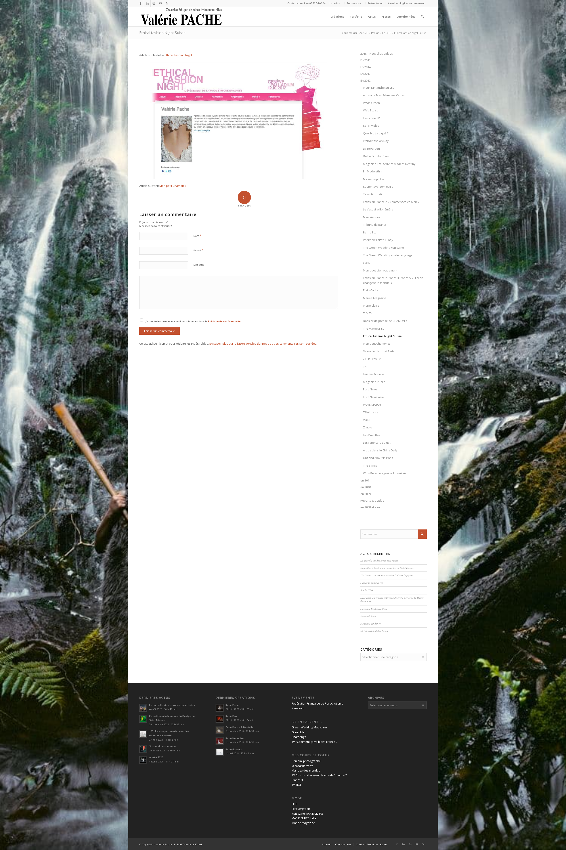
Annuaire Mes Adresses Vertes (384, 95)
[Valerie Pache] (181, 16)
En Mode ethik (372, 171)
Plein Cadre (371, 290)
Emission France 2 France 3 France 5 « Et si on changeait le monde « (393, 280)
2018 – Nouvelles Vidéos (376, 53)
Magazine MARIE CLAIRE (307, 814)
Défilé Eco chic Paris (376, 156)
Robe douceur (234, 749)
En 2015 (365, 60)
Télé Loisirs (370, 412)
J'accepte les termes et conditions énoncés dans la (193, 321)
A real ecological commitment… (407, 3)
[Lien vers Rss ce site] (167, 3)
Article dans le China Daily (380, 450)
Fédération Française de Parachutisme (317, 703)
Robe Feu (231, 716)
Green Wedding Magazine (309, 727)
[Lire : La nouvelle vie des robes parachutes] (143, 708)
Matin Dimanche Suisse (378, 88)
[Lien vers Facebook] (140, 3)
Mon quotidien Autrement (380, 270)
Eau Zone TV (371, 118)
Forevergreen (301, 809)
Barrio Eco (370, 232)
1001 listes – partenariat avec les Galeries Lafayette (386, 575)
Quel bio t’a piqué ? (375, 133)
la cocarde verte (302, 766)
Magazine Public (374, 382)
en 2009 (365, 494)
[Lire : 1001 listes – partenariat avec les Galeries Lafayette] (143, 734)
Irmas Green (371, 103)
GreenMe (298, 732)
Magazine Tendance (370, 623)
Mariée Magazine (374, 298)
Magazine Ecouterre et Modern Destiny (389, 164)
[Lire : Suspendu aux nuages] (143, 749)
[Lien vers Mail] (160, 3)
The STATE (370, 466)
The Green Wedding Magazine (383, 248)
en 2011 (365, 480)
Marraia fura (371, 217)
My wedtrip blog (373, 179)
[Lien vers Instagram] (154, 3)
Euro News (370, 389)
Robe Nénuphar (235, 738)
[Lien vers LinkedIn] (147, 3)
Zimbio (367, 427)
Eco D (366, 263)
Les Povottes (371, 435)
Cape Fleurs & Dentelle (239, 727)
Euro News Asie (373, 397)
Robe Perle (232, 705)
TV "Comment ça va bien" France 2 (314, 742)
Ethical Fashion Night (178, 55)
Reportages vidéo (372, 500)
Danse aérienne (368, 616)
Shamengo (299, 737)
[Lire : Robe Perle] (220, 708)
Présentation (375, 3)
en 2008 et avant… (372, 507)
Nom (197, 236)
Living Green (371, 149)
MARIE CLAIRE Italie (304, 818)
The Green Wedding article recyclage (387, 255)
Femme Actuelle (373, 374)
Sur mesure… (355, 3)
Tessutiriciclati (372, 194)
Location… (336, 3)
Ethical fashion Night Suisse (162, 32)
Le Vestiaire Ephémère (378, 209)
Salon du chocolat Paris (378, 351)
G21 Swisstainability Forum (374, 630)
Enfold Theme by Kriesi (188, 844)
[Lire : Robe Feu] (220, 719)
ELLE (294, 804)
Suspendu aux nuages (371, 582)
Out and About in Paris (378, 458)
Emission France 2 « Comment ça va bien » (391, 202)
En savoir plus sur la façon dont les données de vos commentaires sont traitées (262, 344)
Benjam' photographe (306, 761)
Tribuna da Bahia (374, 225)
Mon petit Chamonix (172, 186)
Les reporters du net (376, 443)
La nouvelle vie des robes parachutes (379, 560)
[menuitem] (335, 3)
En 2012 (365, 80)
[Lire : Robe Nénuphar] (220, 741)
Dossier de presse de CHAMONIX (385, 321)
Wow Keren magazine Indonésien (385, 473)
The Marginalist (373, 328)
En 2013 (365, 74)
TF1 (365, 367)
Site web (198, 264)
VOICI (366, 420)
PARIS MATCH (372, 405)
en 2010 (365, 487)
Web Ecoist (370, 110)
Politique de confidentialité (224, 321)
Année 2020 (366, 590)
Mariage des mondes (306, 770)
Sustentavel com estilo (378, 187)
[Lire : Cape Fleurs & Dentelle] (220, 730)
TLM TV (367, 313)
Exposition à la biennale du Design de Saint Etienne (387, 567)
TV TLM (296, 785)
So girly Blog (371, 126)
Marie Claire (371, 306)
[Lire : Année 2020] (143, 760)
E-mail (198, 250)
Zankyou (298, 708)
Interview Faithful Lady (378, 240)
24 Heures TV (372, 359)
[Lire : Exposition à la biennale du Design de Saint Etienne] (143, 719)
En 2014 (365, 67)
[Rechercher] (422, 16)
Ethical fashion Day (376, 141)
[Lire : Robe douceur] (220, 752)
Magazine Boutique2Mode (373, 608)
